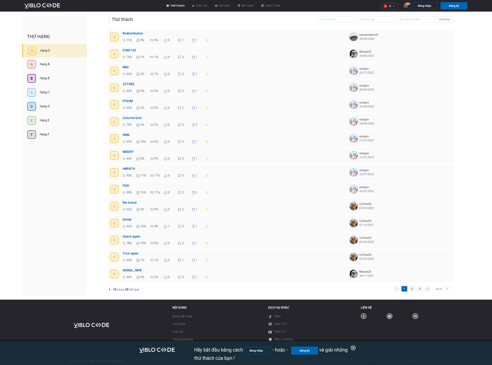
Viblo (277, 316)
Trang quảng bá (182, 339)
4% (155, 226)
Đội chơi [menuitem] (224, 5)
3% (142, 108)
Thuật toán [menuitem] (272, 5)
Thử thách (178, 324)
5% (142, 209)
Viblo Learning (283, 339)
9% (142, 158)
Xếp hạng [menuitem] (247, 5)
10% (143, 141)
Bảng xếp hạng (182, 316)
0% (142, 40)
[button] (389, 6)
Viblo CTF (280, 324)
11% (143, 175)
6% (155, 141)
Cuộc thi (177, 331)
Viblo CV (279, 331)
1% (142, 57)
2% (142, 74)
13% (143, 192)
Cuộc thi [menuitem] (201, 5)
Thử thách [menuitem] (177, 5)
